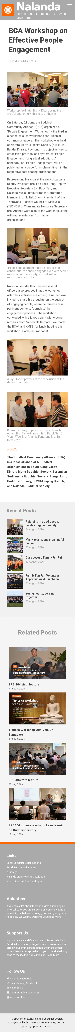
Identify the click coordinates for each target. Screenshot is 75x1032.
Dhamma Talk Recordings (24, 992)
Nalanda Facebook (20, 978)
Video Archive (17, 997)
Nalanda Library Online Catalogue (26, 876)
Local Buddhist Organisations (24, 862)
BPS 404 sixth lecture (24, 684)
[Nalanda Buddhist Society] (37, 6)
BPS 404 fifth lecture (23, 780)
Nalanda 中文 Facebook (23, 983)
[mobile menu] (69, 6)
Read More (54, 916)
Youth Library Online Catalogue (24, 881)
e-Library (12, 872)
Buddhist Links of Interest (21, 867)
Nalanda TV (16, 987)
